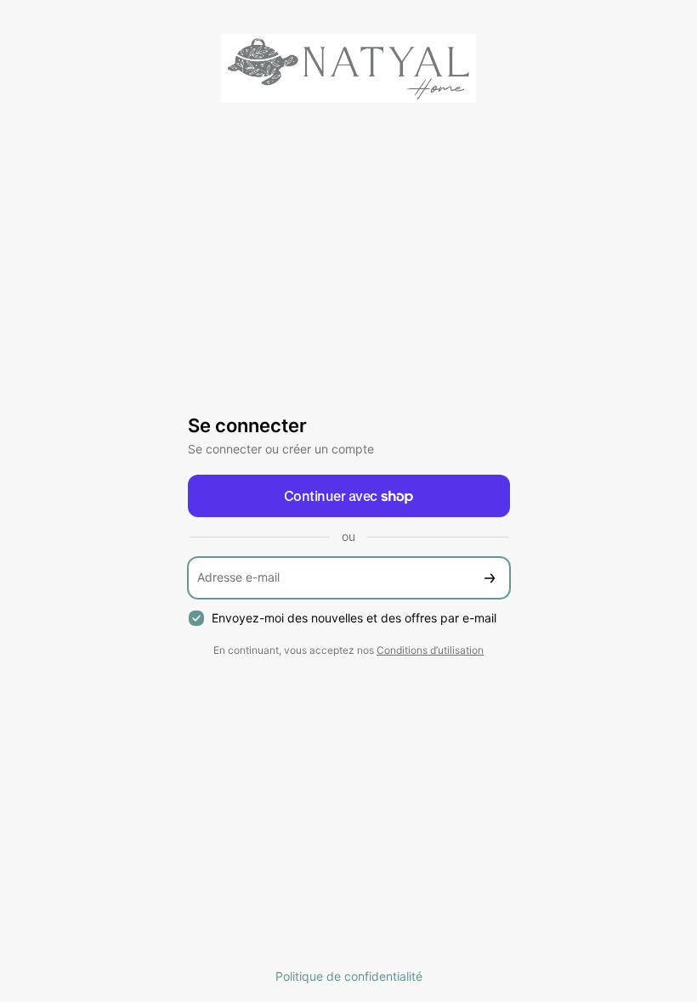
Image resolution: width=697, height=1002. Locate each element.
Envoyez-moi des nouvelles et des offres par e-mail (354, 618)
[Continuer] (489, 578)
